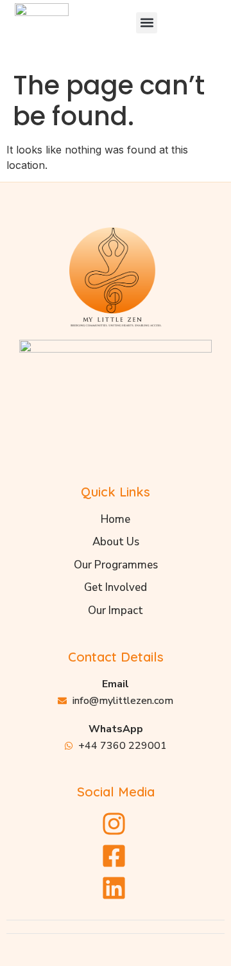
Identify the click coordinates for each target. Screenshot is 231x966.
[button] (146, 22)
